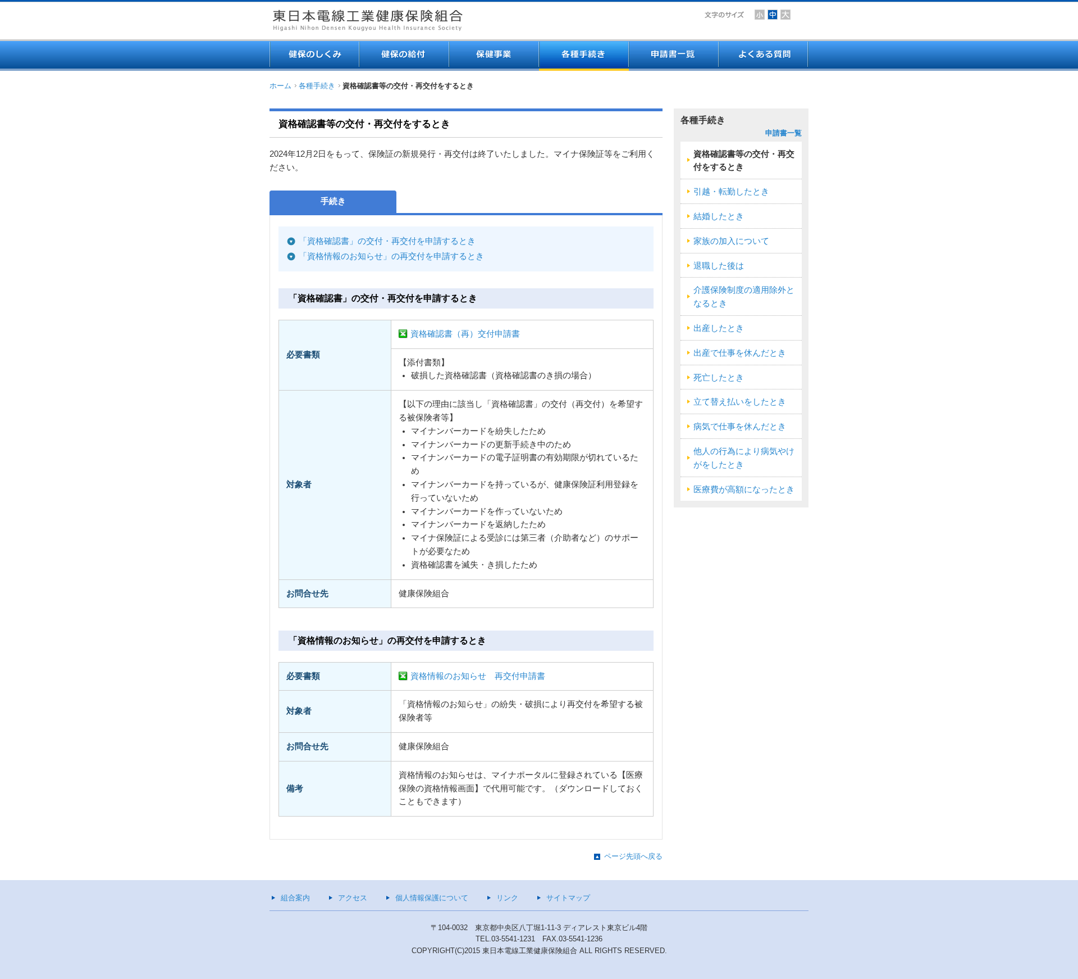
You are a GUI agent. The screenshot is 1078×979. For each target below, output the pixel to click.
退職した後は (718, 265)
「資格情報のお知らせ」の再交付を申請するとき (391, 256)
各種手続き (317, 85)
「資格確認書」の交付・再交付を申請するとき (387, 241)
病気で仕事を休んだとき (739, 426)
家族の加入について (731, 241)
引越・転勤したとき (731, 191)
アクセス (352, 898)
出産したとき (718, 328)
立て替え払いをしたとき (739, 401)
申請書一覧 (783, 133)
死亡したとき (718, 377)
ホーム (280, 85)
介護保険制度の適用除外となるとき (743, 296)
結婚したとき (718, 216)
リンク (507, 898)
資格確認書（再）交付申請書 (465, 333)
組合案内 (295, 898)
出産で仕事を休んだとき (739, 352)
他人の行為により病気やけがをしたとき (743, 458)
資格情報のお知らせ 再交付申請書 (477, 676)
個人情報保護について (431, 898)
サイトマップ (568, 898)
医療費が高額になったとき (743, 489)
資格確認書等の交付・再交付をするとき (743, 160)
